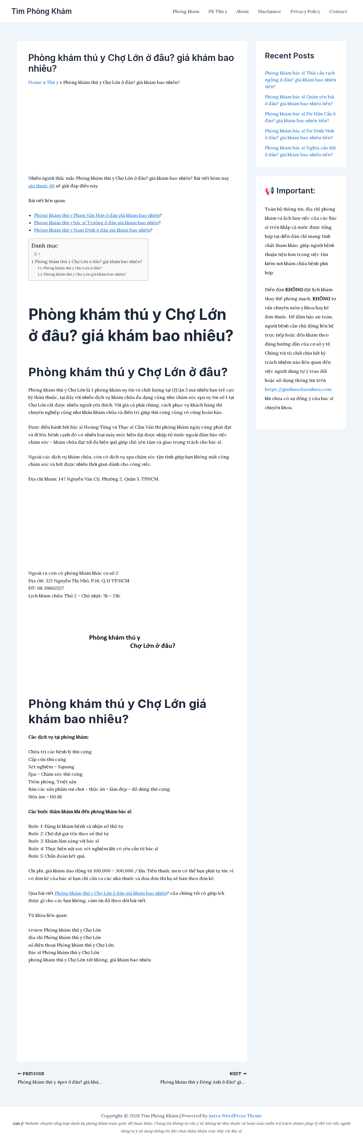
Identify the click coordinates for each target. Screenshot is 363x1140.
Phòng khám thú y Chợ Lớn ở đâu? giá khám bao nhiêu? (88, 261)
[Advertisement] (132, 134)
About (242, 11)
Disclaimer (269, 11)
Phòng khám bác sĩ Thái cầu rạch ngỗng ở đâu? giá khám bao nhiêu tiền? (300, 79)
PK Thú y (217, 11)
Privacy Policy (305, 11)
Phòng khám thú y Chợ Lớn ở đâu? (72, 268)
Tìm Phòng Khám (41, 11)
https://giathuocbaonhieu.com (298, 389)
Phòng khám (186, 11)
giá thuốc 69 (41, 186)
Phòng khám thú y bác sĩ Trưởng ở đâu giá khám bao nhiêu (96, 222)
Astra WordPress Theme (235, 1115)
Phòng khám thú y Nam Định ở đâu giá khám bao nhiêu (92, 230)
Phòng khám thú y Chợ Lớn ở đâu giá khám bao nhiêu (111, 893)
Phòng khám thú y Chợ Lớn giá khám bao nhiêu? (85, 274)
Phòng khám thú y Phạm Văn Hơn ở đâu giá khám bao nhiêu (97, 215)
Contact (338, 11)
